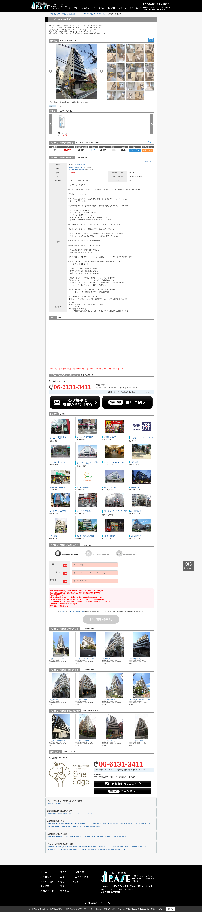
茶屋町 (67, 823)
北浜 (70, 847)
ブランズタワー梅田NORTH (57, 658)
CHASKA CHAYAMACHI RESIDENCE (140, 699)
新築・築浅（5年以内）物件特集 (59, 803)
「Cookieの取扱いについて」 (140, 909)
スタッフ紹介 (47, 881)
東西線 (71, 167)
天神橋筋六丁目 (79, 836)
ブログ (78, 881)
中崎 (53, 823)
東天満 (141, 823)
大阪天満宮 (78, 167)
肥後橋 (140, 847)
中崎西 (115, 823)
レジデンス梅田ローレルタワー (111, 699)
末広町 (73, 826)
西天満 (88, 823)
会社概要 (111, 8)
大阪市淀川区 (81, 813)
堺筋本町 (120, 847)
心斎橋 (102, 850)
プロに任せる (98, 8)
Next (101, 71)
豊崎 (62, 823)
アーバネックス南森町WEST (57, 740)
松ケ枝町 (51, 826)
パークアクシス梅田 (82, 699)
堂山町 (121, 823)
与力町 (104, 823)
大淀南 (99, 823)
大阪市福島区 (62, 813)
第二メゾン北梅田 (135, 658)
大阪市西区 (72, 813)
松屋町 (69, 850)
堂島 (125, 823)
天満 (72, 823)
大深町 (98, 826)
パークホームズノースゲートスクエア (86, 658)
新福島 (108, 850)
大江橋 (113, 836)
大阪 (49, 836)
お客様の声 (46, 876)
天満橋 (77, 823)
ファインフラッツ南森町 (83, 740)
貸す (62, 886)
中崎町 (87, 836)
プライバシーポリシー (76, 611)
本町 (60, 850)
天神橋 (83, 164)
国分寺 (79, 826)
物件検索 (85, 8)
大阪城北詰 (101, 847)
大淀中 (68, 826)
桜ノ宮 (108, 847)
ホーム (43, 872)
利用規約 (62, 611)
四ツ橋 (117, 850)
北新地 (66, 836)
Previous (50, 71)
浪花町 (110, 823)
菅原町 (62, 826)
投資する (64, 890)
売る (62, 881)
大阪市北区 (77, 164)
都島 (64, 850)
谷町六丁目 (76, 850)
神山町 (136, 823)
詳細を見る (135, 150)
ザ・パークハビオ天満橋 (136, 740)
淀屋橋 (84, 847)
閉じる (170, 909)
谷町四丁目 (127, 847)
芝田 (83, 826)
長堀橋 (83, 850)
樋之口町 (148, 823)
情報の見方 (149, 161)
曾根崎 (82, 823)
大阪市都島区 (52, 813)
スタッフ (122, 8)
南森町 (81, 170)
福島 (88, 850)
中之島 (124, 836)
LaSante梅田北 (107, 658)
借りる (63, 872)
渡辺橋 (119, 836)
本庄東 (93, 823)
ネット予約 (73, 8)
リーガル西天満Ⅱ (108, 740)
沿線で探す (80, 872)
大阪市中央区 (91, 813)
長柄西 (92, 826)
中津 (87, 826)
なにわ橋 (107, 836)
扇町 (97, 836)
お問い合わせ (135, 8)
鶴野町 (130, 823)
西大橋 (123, 850)
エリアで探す (82, 876)
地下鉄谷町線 (73, 170)
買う (62, 876)
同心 (49, 823)
